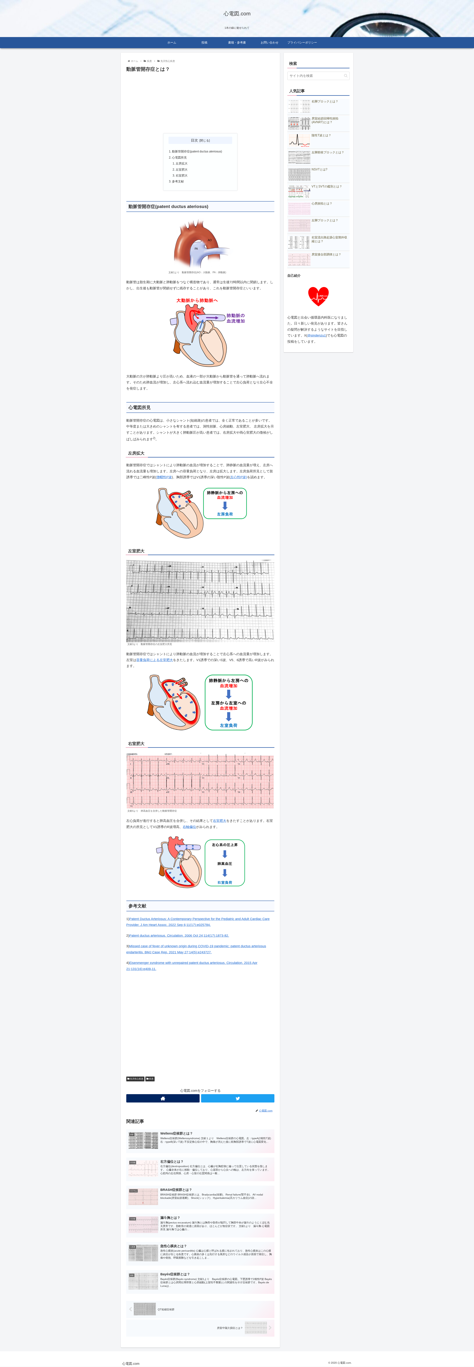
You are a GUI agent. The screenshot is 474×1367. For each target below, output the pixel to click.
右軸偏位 (189, 827)
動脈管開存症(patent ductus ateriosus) (197, 151)
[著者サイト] (163, 1098)
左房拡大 (182, 163)
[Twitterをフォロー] (237, 1098)
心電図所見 (179, 157)
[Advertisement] (200, 103)
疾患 (150, 1078)
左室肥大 (182, 169)
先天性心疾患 (136, 1078)
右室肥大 (182, 175)
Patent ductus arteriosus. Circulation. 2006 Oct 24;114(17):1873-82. (179, 935)
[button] (346, 76)
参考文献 (178, 181)
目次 (194, 140)
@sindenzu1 (316, 335)
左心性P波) (238, 477)
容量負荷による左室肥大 (154, 660)
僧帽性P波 (164, 477)
